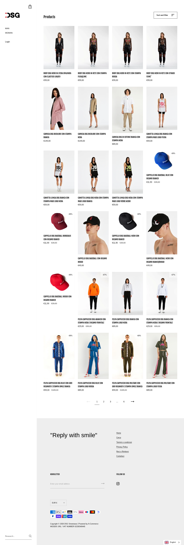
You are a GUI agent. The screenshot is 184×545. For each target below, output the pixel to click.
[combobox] (172, 542)
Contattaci (120, 456)
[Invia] (102, 484)
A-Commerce (93, 524)
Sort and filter (163, 15)
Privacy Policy (122, 447)
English (173, 542)
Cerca (118, 438)
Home (118, 433)
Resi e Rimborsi (122, 452)
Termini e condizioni (124, 442)
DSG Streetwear (70, 524)
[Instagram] (118, 483)
